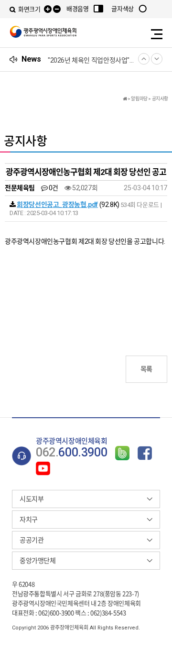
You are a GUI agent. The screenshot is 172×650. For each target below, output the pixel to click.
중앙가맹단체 (38, 560)
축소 (57, 9)
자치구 (29, 519)
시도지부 (31, 499)
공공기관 (31, 540)
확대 (48, 9)
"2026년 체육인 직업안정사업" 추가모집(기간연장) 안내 (91, 60)
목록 (146, 369)
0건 (52, 188)
